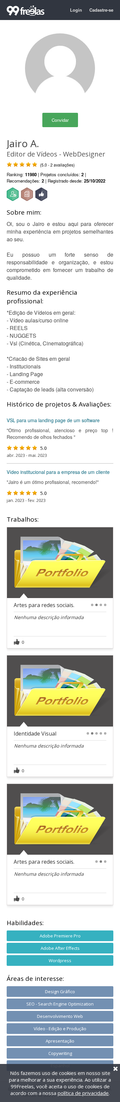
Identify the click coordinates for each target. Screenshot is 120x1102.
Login (76, 10)
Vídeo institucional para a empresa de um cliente (58, 472)
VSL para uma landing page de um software (53, 420)
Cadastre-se (101, 10)
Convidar (60, 120)
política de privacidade (83, 1093)
